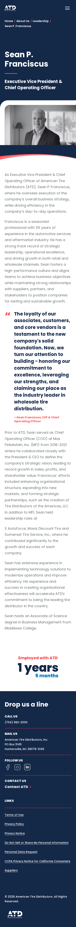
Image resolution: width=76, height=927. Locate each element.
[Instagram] (17, 767)
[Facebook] (8, 767)
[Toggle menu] (67, 8)
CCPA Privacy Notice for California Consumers (37, 861)
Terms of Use (14, 815)
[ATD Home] (12, 8)
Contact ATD (16, 786)
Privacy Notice (15, 833)
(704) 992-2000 (16, 722)
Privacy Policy (14, 824)
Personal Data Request (21, 852)
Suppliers (11, 870)
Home (9, 21)
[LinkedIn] (27, 767)
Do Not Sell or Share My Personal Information (37, 843)
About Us (22, 21)
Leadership (41, 21)
